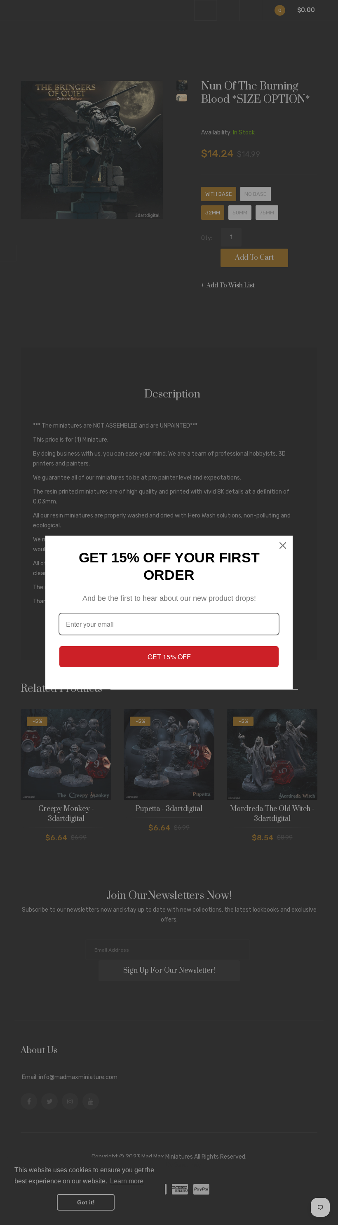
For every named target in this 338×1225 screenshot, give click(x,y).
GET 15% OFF (169, 656)
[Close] (283, 545)
